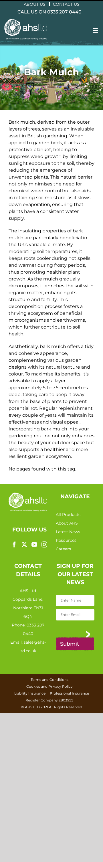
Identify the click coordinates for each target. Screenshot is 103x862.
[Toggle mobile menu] (96, 30)
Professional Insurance (69, 693)
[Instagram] (44, 544)
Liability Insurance (29, 693)
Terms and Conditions (49, 679)
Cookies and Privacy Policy (49, 686)
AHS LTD (32, 707)
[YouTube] (34, 544)
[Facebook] (14, 544)
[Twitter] (24, 544)
